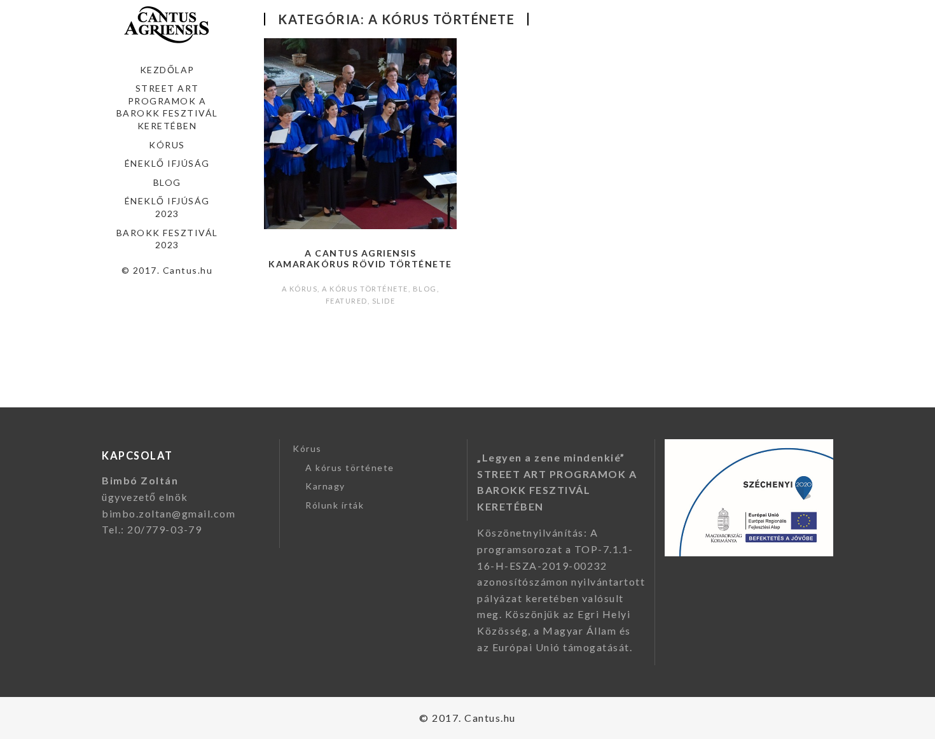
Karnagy (325, 486)
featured (347, 301)
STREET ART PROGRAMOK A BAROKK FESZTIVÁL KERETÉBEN (167, 107)
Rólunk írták (334, 505)
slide (384, 301)
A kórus (300, 289)
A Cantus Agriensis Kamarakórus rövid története (360, 258)
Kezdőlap (167, 69)
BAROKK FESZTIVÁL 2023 (167, 239)
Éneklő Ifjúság (167, 163)
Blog (167, 182)
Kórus (167, 144)
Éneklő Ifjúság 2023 (167, 207)
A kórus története (365, 289)
